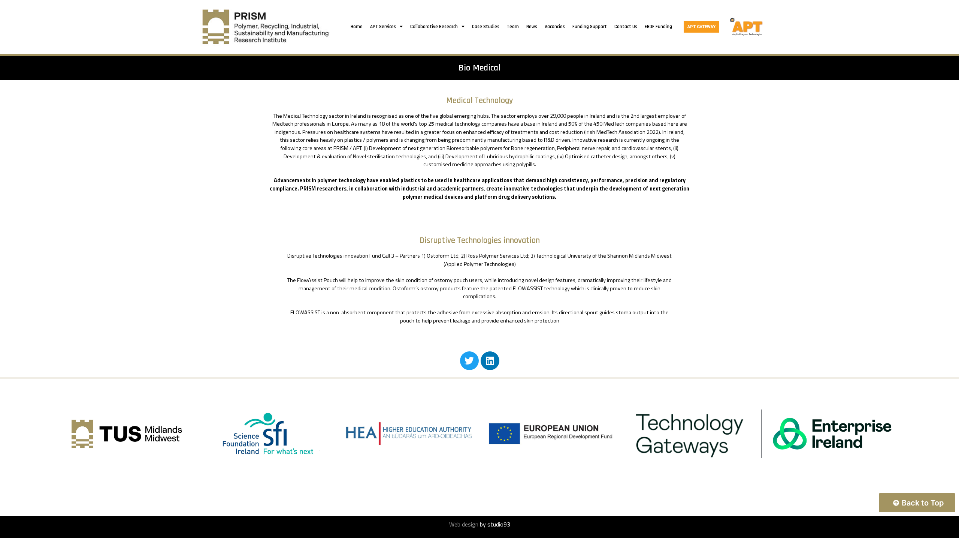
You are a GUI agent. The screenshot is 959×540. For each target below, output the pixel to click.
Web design (463, 524)
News (531, 27)
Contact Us (625, 27)
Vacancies (555, 27)
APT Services (383, 27)
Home (357, 27)
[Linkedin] (490, 360)
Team (513, 27)
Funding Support (589, 27)
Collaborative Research (434, 27)
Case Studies (485, 27)
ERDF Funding (658, 27)
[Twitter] (469, 360)
